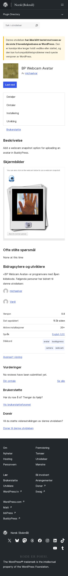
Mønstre (40, 464)
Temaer (40, 453)
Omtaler (10, 105)
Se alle (61, 381)
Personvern (9, 464)
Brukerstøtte (13, 129)
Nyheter (7, 453)
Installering (12, 113)
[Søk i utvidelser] (37, 25)
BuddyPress (11, 518)
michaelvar (31, 73)
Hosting (7, 459)
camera (49, 348)
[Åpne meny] (63, 4)
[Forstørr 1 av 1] (60, 171)
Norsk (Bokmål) (20, 532)
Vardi (13, 301)
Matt (7, 507)
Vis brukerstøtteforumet (17, 404)
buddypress (58, 341)
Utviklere (8, 485)
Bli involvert (42, 474)
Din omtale (9, 381)
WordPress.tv (12, 491)
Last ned (10, 84)
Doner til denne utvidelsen (18, 428)
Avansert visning (12, 357)
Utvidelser (41, 459)
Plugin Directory (11, 14)
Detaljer (10, 96)
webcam (60, 348)
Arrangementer (44, 480)
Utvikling (11, 121)
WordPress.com (14, 501)
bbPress (9, 513)
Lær (5, 474)
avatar (46, 341)
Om (5, 447)
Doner (41, 485)
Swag (40, 491)
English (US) (58, 334)
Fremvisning (42, 447)
